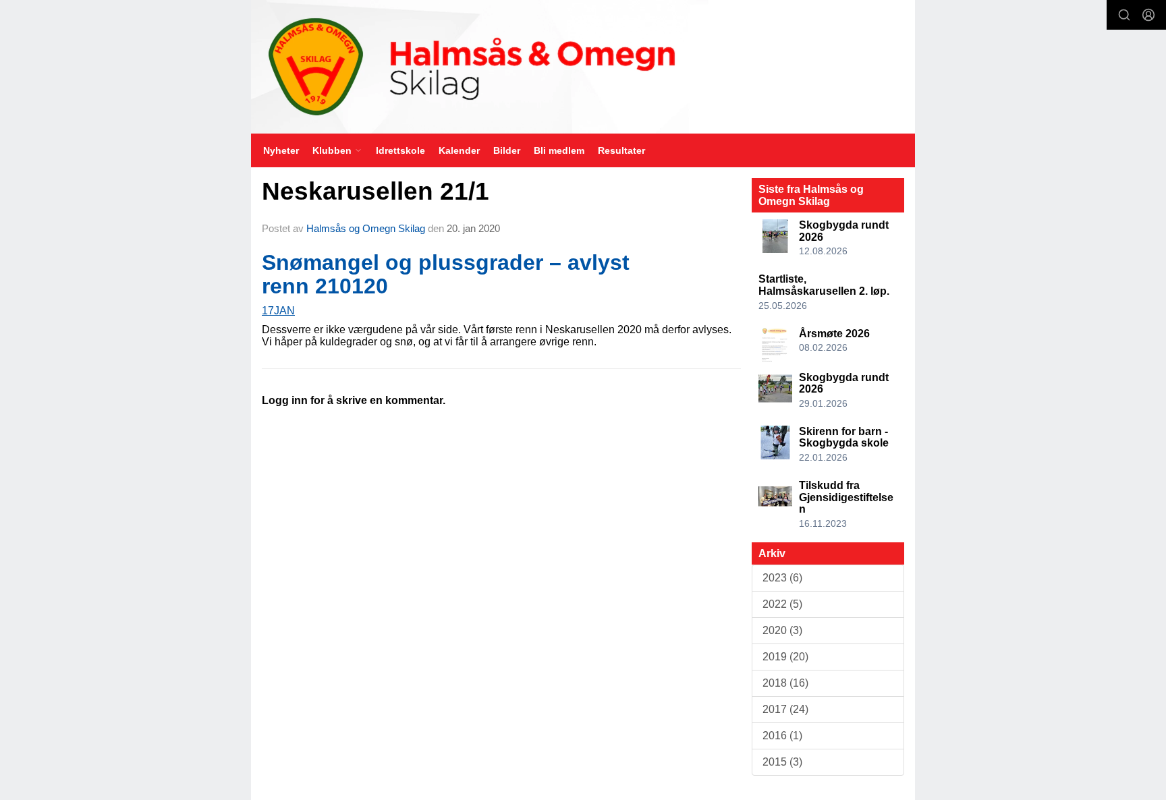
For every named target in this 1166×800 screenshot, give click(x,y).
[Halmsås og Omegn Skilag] (583, 67)
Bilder (506, 150)
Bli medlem (559, 150)
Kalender (459, 150)
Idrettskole (400, 150)
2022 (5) (782, 604)
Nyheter (281, 150)
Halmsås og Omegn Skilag (365, 228)
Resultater (621, 150)
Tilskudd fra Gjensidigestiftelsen (846, 497)
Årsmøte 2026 (834, 333)
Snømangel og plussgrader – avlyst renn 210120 (446, 274)
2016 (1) (782, 735)
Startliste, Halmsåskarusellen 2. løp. (823, 285)
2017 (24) (785, 709)
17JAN (278, 310)
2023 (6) (782, 577)
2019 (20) (785, 656)
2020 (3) (782, 630)
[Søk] (1124, 15)
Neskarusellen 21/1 (375, 191)
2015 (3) (782, 762)
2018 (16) (785, 683)
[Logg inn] (1148, 15)
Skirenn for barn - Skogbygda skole (844, 437)
